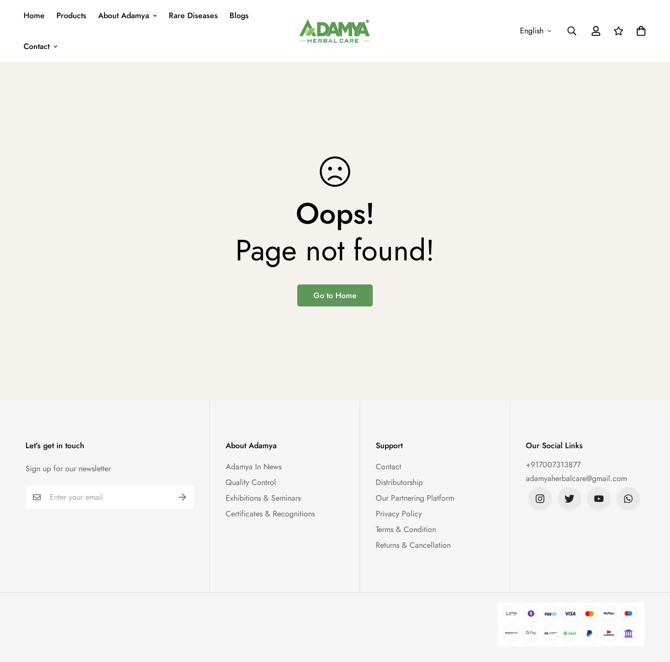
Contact (37, 46)
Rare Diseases (193, 15)
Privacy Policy (399, 513)
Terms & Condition (406, 529)
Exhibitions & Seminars (263, 498)
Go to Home (335, 295)
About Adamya (123, 15)
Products (71, 15)
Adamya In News (254, 466)
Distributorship (399, 482)
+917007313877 (553, 464)
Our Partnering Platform (415, 498)
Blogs (239, 15)
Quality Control (251, 482)
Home (34, 15)
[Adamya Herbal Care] (334, 31)
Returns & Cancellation (413, 545)
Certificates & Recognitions (270, 513)
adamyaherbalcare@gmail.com (576, 478)
